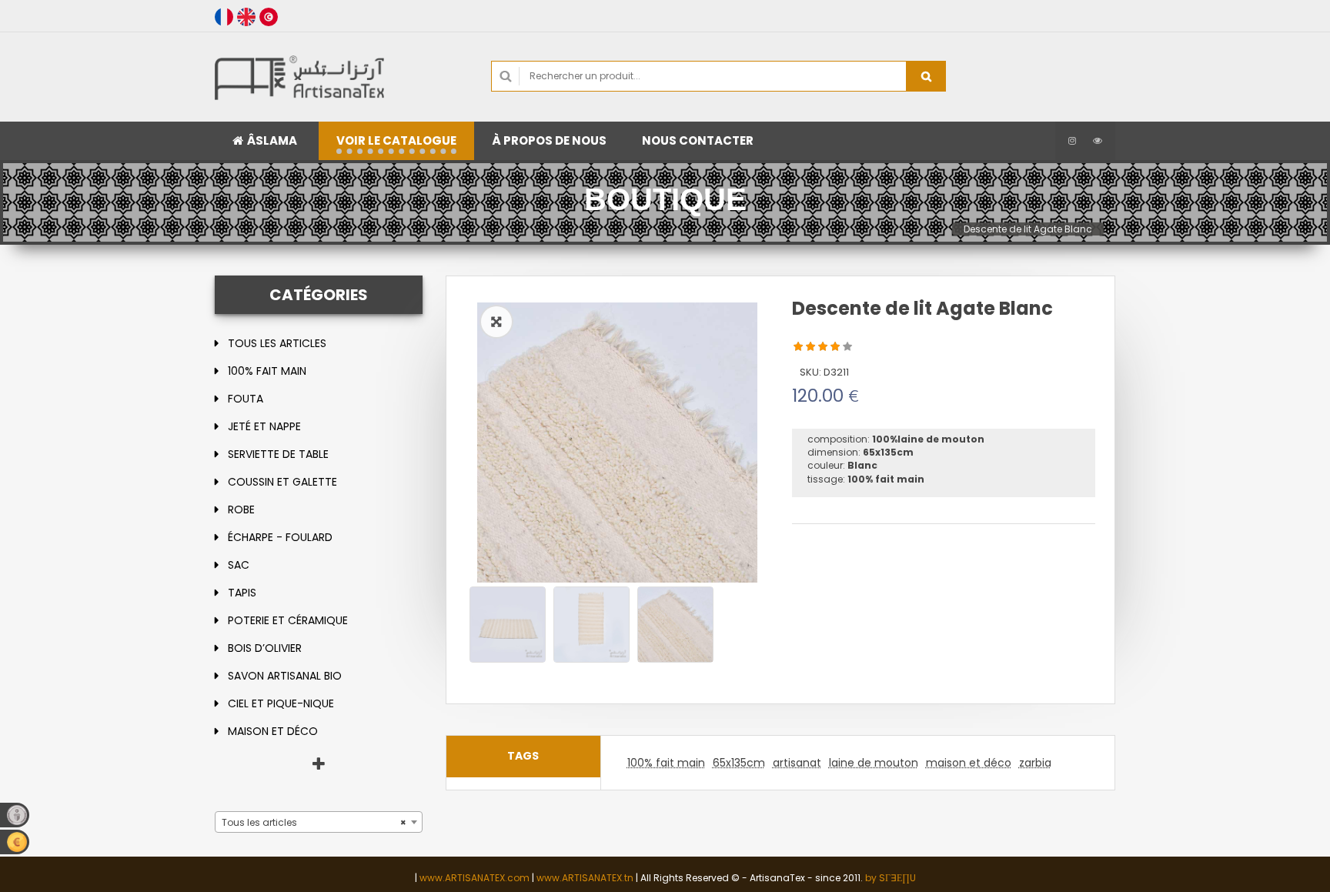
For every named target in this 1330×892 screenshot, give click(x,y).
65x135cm (739, 762)
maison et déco (273, 731)
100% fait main (666, 762)
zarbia (1035, 762)
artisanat (797, 762)
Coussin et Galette (282, 481)
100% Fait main (267, 371)
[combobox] (319, 822)
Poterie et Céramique (288, 620)
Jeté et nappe (264, 426)
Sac (238, 565)
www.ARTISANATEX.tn (584, 877)
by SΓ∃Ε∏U (890, 877)
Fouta (245, 398)
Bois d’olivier (265, 648)
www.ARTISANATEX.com (474, 877)
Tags (523, 755)
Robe (241, 509)
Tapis (242, 592)
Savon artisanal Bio (285, 675)
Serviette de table (278, 454)
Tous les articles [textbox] (314, 822)
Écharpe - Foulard (280, 537)
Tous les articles (277, 343)
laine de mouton (873, 762)
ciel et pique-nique (281, 703)
